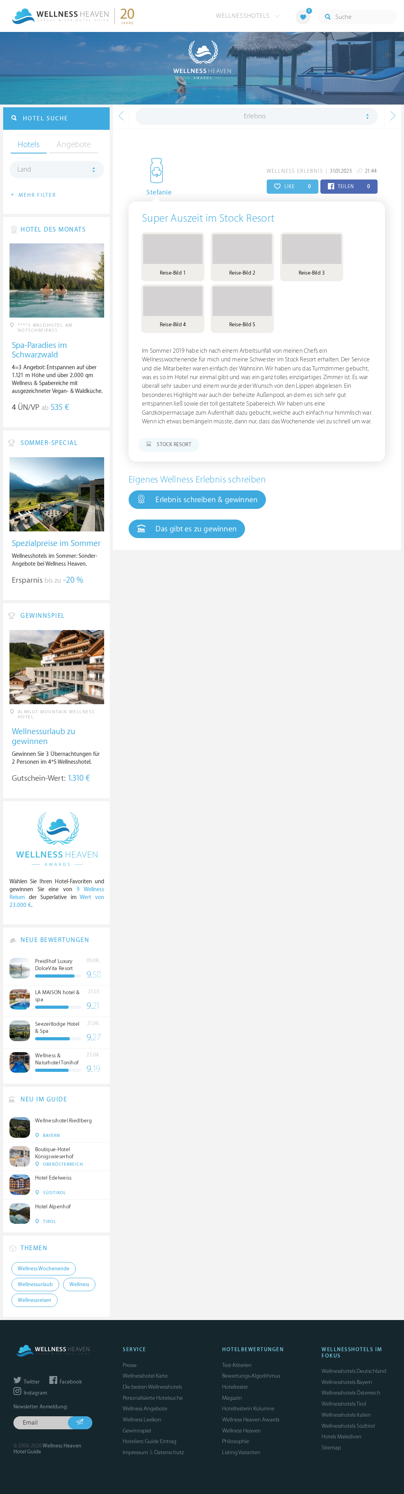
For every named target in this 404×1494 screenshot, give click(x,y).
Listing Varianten (241, 1452)
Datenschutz (169, 1452)
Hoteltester (235, 1387)
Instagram (34, 1393)
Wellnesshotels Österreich (351, 1392)
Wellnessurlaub (35, 1284)
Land (24, 170)
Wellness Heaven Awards (250, 1419)
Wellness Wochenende (43, 1269)
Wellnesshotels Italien (346, 1415)
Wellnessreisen (34, 1300)
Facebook (70, 1382)
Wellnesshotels (244, 15)
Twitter (31, 1382)
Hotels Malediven (341, 1436)
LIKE (297, 186)
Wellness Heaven (241, 1430)
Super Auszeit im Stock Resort (208, 218)
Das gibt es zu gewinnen (195, 529)
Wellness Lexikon (142, 1419)
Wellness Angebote (145, 1408)
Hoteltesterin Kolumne (248, 1408)
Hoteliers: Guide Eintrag (149, 1441)
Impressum (135, 1452)
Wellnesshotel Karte (145, 1375)
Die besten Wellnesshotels (152, 1387)
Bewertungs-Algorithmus (251, 1375)
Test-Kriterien (237, 1365)
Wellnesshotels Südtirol (348, 1426)
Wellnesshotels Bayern (347, 1382)
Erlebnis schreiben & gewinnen (205, 500)
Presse (130, 1365)
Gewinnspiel (137, 1430)
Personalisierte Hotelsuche (153, 1398)
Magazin (232, 1398)
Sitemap (331, 1447)
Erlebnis (255, 116)
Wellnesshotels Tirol (344, 1404)
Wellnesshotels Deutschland (354, 1371)
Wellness (79, 1284)
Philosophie (235, 1441)
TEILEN (353, 186)
